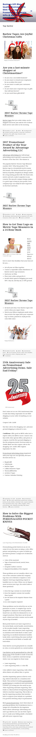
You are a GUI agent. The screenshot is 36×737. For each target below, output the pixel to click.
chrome (19, 352)
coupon (26, 502)
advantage (7, 216)
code (21, 502)
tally (24, 505)
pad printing (22, 727)
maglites (24, 503)
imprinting (5, 727)
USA (17, 218)
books (8, 502)
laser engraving (28, 214)
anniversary (24, 500)
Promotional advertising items (13, 453)
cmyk (22, 352)
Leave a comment (9, 135)
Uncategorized (27, 130)
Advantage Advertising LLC (12, 155)
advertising (14, 216)
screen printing (25, 728)
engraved (23, 216)
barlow (11, 132)
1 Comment (7, 356)
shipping (18, 354)
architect (30, 500)
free (10, 134)
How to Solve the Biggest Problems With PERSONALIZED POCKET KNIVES (18, 517)
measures (5, 218)
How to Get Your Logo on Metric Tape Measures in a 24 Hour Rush (18, 227)
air (9, 352)
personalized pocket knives (10, 723)
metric (10, 218)
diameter (30, 502)
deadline (30, 352)
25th (9, 500)
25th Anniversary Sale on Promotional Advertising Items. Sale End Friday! (17, 366)
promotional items (12, 703)
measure (20, 134)
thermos (5, 507)
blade (8, 725)
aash (12, 500)
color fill (17, 725)
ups (25, 354)
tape (24, 134)
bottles (13, 502)
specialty (20, 505)
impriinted (8, 503)
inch (28, 216)
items (12, 503)
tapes (27, 505)
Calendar (17, 502)
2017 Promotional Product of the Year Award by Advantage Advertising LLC (16, 146)
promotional (6, 505)
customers (28, 132)
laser (31, 216)
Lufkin (19, 503)
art (11, 352)
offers (28, 503)
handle (27, 725)
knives (21, 722)
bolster (12, 725)
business (16, 132)
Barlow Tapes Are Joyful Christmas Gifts (17, 35)
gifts (13, 134)
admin (19, 130)
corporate (21, 132)
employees (6, 134)
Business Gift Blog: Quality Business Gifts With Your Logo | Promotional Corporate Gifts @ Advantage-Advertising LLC (14, 11)
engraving (22, 725)
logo (16, 134)
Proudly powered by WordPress (11, 735)
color (25, 352)
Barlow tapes (7, 120)
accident (6, 132)
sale (11, 505)
